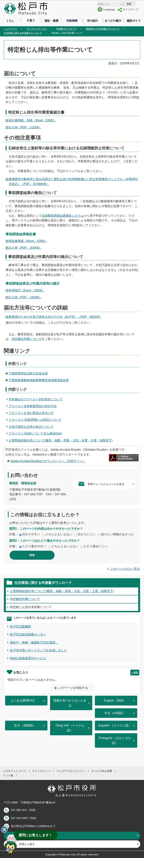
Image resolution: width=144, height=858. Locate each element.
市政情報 (72, 20)
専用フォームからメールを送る (106, 484)
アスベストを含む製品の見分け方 (31, 413)
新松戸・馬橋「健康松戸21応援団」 (34, 642)
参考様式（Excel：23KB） (27, 290)
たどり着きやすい (34, 546)
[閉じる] (4, 829)
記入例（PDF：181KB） (25, 297)
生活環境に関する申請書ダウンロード (23, 33)
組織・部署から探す (23, 844)
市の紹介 (92, 20)
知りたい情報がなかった (117, 534)
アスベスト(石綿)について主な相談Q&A (35, 433)
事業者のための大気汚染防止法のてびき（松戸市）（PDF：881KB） (55, 316)
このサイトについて (14, 770)
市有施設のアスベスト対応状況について (36, 399)
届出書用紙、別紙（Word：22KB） (32, 120)
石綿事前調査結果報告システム (63, 215)
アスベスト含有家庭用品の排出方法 (33, 406)
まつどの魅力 (113, 20)
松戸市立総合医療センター (28, 634)
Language (109, 9)
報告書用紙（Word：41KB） (28, 241)
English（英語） (115, 700)
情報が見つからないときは (69, 703)
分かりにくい (87, 534)
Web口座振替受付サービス (28, 658)
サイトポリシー (41, 770)
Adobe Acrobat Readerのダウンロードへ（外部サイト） (48, 461)
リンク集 (8, 775)
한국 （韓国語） (25, 725)
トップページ (10, 29)
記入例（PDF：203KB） (25, 247)
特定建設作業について (27, 339)
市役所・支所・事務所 (24, 835)
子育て (31, 20)
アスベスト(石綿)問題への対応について (35, 419)
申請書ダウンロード (66, 29)
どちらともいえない (58, 534)
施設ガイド (134, 20)
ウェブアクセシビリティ (70, 770)
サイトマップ (130, 9)
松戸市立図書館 (20, 626)
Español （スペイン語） (114, 725)
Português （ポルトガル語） (115, 740)
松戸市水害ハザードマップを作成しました (38, 650)
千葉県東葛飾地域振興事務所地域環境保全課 (39, 380)
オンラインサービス (37, 29)
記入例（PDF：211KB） (25, 127)
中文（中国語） (114, 713)
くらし (10, 20)
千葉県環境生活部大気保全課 (28, 373)
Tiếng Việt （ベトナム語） (70, 728)
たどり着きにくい (96, 546)
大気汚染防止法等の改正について (31, 426)
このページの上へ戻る (125, 568)
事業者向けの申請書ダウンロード (103, 29)
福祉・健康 (51, 20)
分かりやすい (31, 534)
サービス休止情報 (101, 770)
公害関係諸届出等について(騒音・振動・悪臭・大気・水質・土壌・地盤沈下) (60, 440)
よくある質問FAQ (22, 700)
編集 (136, 672)
